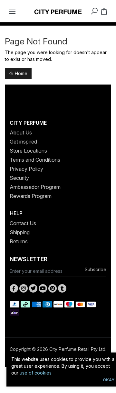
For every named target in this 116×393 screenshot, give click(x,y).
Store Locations (28, 150)
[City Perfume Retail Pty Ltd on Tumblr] (62, 288)
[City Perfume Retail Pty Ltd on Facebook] (14, 288)
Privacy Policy (26, 169)
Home (20, 73)
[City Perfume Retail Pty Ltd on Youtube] (43, 288)
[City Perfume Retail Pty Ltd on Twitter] (33, 288)
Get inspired (23, 141)
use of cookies (36, 373)
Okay (108, 379)
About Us (21, 132)
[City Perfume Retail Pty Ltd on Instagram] (23, 288)
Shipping (20, 232)
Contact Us (23, 223)
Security (19, 178)
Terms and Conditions (35, 159)
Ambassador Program (35, 187)
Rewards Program (31, 196)
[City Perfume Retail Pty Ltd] (58, 11)
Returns (19, 241)
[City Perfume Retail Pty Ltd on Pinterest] (52, 288)
